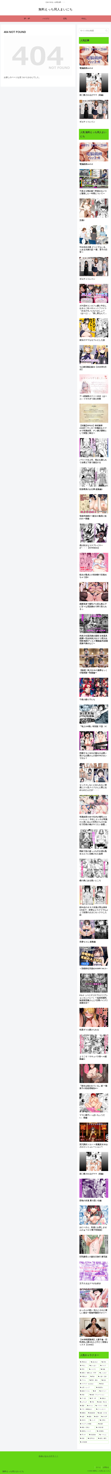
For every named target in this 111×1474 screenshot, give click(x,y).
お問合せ (106, 1467)
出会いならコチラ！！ (48, 1456)
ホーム (98, 1467)
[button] (106, 30)
